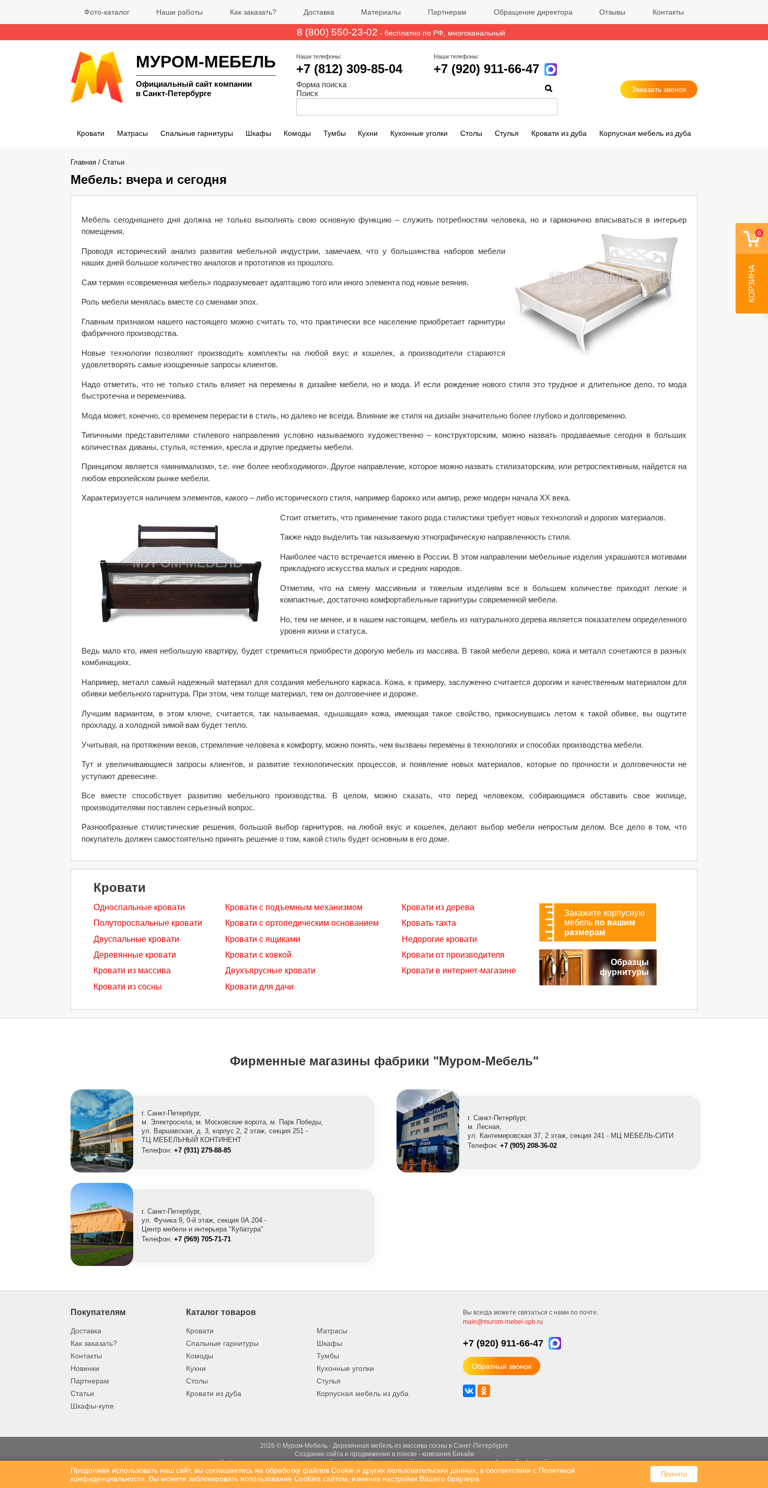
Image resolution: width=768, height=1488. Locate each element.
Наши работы (179, 12)
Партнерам (447, 12)
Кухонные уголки (419, 133)
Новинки (85, 1368)
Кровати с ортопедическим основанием (302, 923)
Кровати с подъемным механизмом (294, 907)
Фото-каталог (107, 12)
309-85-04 (349, 69)
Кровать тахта (429, 923)
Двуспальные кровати (136, 939)
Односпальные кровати (139, 907)
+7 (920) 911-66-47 (486, 69)
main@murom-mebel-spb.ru (503, 1322)
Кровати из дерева (438, 907)
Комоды (297, 133)
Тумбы (334, 133)
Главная (83, 162)
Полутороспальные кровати (148, 923)
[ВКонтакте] (469, 1391)
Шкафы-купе (92, 1406)
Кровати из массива (132, 970)
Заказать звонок (659, 89)
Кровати (90, 133)
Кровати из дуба (559, 133)
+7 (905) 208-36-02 (528, 1145)
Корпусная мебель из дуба (645, 133)
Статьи (113, 162)
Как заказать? (253, 12)
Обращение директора (533, 12)
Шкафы (258, 133)
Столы (471, 133)
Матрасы (132, 133)
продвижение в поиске (383, 1454)
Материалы (381, 12)
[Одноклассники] (484, 1391)
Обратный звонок (501, 1366)
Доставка (319, 12)
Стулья (507, 133)
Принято (674, 1474)
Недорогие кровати (439, 939)
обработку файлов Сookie (309, 1470)
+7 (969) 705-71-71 (202, 1239)
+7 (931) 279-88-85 (202, 1150)
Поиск (307, 93)
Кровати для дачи (259, 986)
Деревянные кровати (135, 954)
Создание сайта (319, 1454)
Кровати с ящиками (262, 939)
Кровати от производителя (453, 954)
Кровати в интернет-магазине (459, 970)
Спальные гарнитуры (196, 133)
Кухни (368, 133)
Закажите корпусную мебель (604, 923)
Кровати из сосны (128, 986)
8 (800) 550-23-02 (337, 32)
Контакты (668, 12)
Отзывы (612, 12)
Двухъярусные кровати (270, 970)
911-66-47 (503, 1343)
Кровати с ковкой (258, 954)
